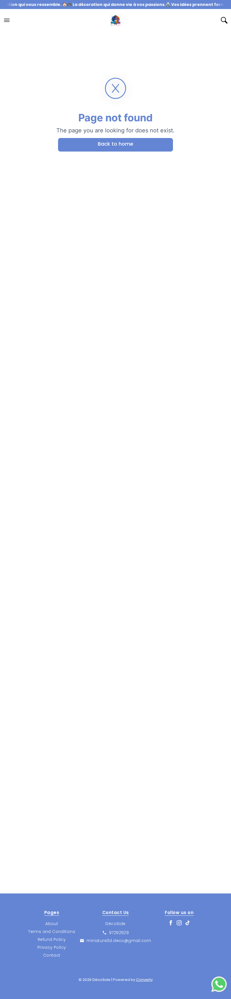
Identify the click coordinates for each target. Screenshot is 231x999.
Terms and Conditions (51, 931)
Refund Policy (52, 939)
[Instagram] (179, 922)
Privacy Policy (51, 947)
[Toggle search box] (224, 20)
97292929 (119, 933)
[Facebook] (170, 922)
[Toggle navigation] (6, 20)
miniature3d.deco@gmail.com (118, 940)
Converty (144, 979)
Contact (52, 955)
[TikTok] (187, 922)
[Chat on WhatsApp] (219, 984)
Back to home (115, 143)
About (51, 923)
